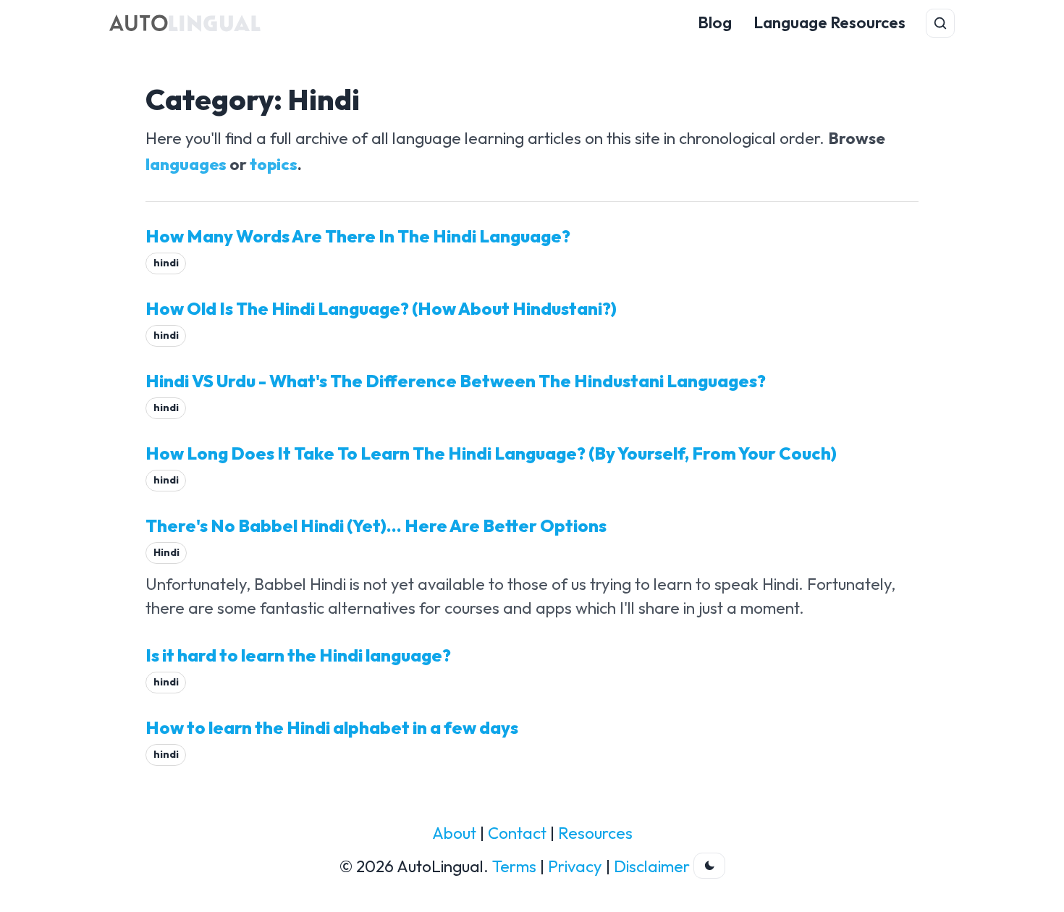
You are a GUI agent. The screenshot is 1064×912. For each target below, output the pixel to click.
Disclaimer (652, 866)
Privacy (575, 866)
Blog (715, 22)
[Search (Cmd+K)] (940, 23)
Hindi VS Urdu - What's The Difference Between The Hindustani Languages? (455, 381)
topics (273, 164)
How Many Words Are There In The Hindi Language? (357, 236)
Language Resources (829, 22)
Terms (514, 866)
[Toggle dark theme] (709, 866)
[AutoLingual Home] (185, 23)
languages (186, 164)
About (454, 833)
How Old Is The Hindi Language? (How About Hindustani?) (381, 308)
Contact (517, 833)
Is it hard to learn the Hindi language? (298, 655)
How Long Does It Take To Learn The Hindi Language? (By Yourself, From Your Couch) (491, 453)
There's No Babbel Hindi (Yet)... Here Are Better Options (376, 525)
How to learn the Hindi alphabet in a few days (331, 727)
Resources (595, 833)
